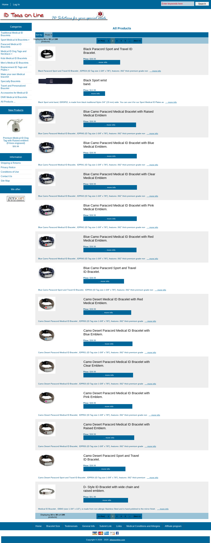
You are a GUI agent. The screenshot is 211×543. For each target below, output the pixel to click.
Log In (16, 4)
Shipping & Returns (11, 163)
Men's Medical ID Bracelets (14, 63)
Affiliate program (173, 526)
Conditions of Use (10, 172)
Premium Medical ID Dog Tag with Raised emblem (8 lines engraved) (16, 140)
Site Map (5, 181)
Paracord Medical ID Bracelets (11, 45)
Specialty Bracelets (10, 81)
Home (5, 4)
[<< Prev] (101, 41)
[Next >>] (137, 41)
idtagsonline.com (117, 540)
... (129, 41)
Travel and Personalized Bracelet (13, 87)
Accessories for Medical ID (14, 93)
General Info (88, 526)
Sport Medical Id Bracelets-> (15, 40)
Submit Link (105, 526)
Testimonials (71, 526)
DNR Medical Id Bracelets (14, 97)
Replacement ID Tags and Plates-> (14, 68)
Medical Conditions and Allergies (143, 526)
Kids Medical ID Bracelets (14, 58)
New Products (15, 110)
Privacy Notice (8, 167)
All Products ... (8, 101)
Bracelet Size (53, 526)
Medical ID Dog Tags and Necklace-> (13, 52)
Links (119, 526)
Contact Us (6, 176)
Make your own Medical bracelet (13, 75)
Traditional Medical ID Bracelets (12, 34)
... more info (101, 62)
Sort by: (39, 35)
